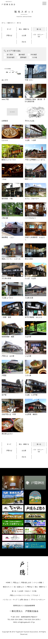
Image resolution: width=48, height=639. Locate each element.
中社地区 (34, 54)
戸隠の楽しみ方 (26, 582)
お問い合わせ (24, 599)
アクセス (35, 595)
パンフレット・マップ (10, 599)
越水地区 (22, 54)
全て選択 (10, 54)
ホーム (3, 23)
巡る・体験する (24, 29)
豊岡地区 (23, 57)
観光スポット (11, 23)
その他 (34, 57)
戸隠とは (16, 582)
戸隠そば (9, 35)
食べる (39, 29)
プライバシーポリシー (38, 599)
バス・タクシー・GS (39, 35)
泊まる (24, 42)
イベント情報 (37, 582)
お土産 (24, 35)
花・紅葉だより (19, 587)
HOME (8, 582)
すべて (9, 29)
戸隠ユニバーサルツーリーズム (20, 595)
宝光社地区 (11, 57)
